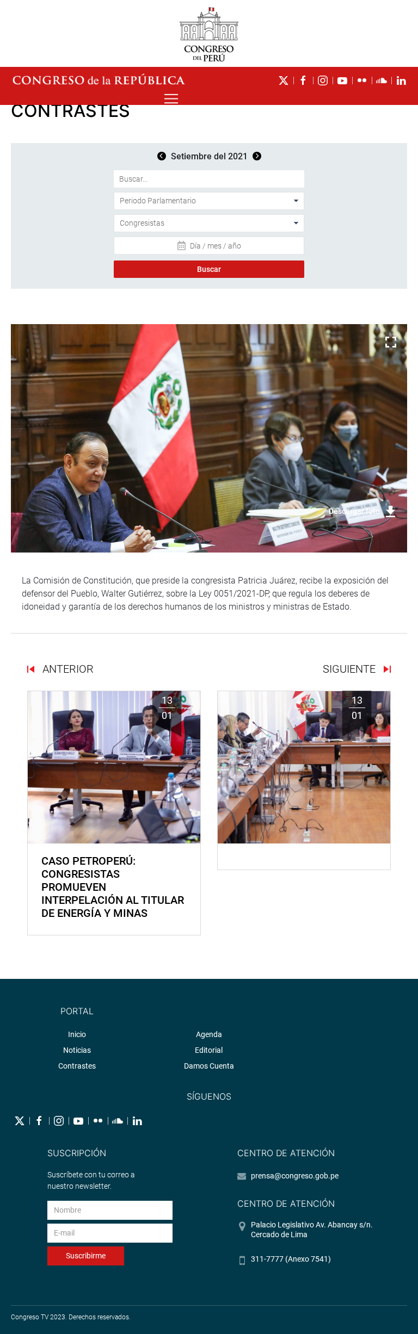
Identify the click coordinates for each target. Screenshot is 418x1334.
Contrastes (77, 1066)
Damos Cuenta (209, 1066)
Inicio (77, 1034)
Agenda (209, 1034)
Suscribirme (86, 1255)
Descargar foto (354, 511)
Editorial (209, 1050)
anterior (67, 668)
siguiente (350, 668)
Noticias (77, 1050)
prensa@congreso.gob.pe (295, 1175)
